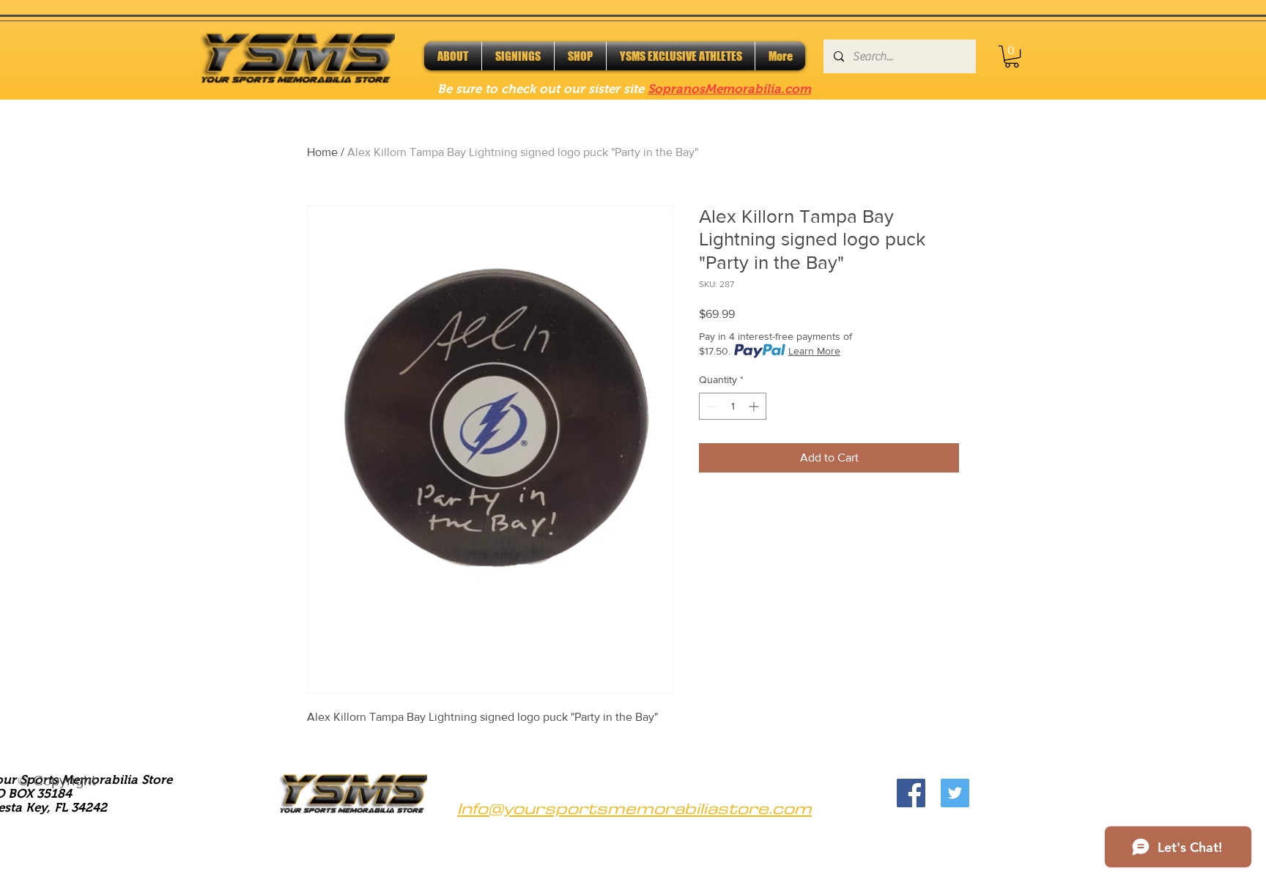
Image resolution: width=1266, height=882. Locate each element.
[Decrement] (710, 406)
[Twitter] (955, 793)
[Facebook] (911, 793)
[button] (1012, 56)
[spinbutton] (732, 406)
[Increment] (755, 406)
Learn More (814, 351)
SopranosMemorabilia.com (729, 89)
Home (322, 152)
